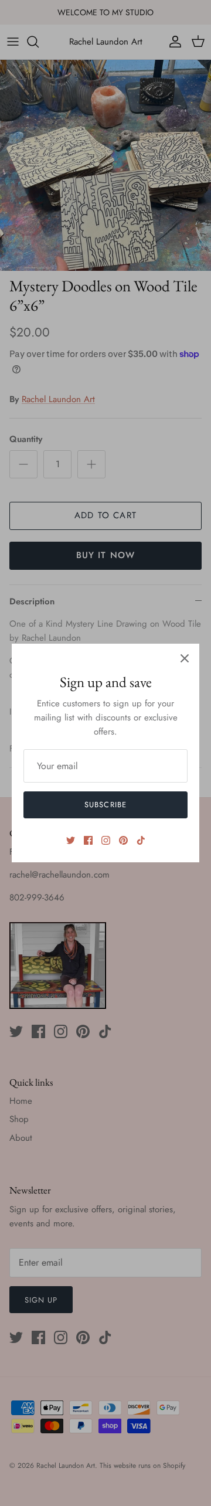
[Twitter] (70, 840)
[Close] (185, 658)
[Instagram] (105, 840)
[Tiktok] (141, 840)
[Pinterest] (123, 840)
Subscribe (105, 804)
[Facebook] (88, 840)
